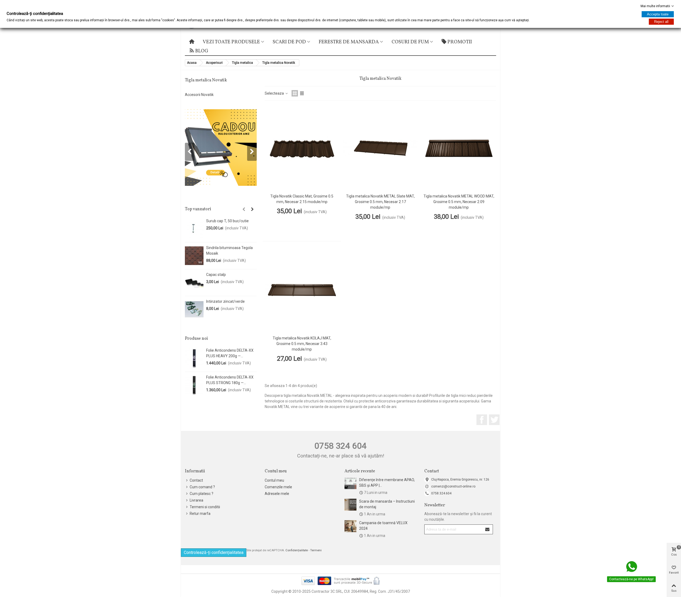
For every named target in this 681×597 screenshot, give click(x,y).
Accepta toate (657, 14)
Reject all (661, 22)
